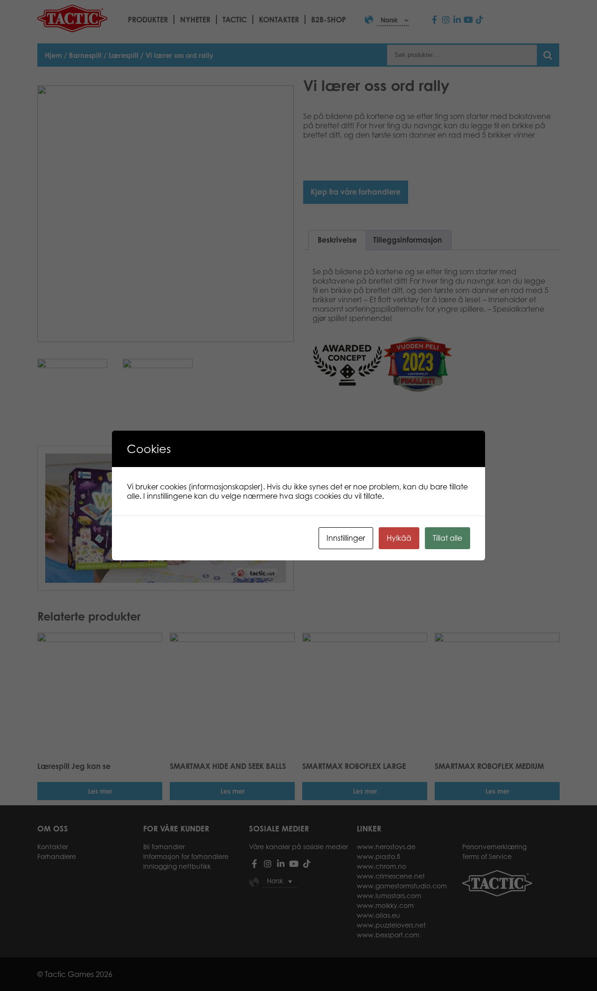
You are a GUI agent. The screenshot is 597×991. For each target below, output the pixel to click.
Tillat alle (447, 538)
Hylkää (399, 538)
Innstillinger (345, 538)
